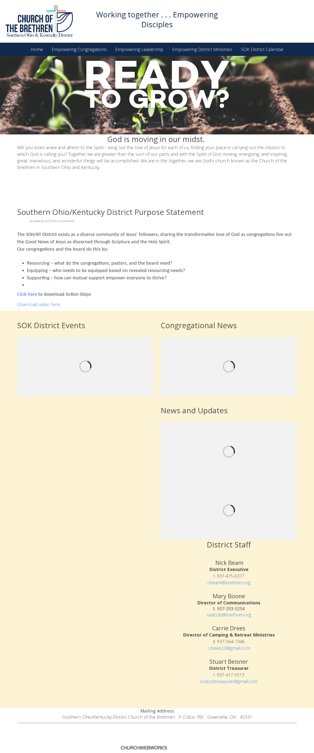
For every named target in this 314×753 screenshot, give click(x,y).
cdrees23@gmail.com (229, 648)
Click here (27, 294)
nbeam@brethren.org (228, 582)
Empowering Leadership (139, 49)
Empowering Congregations (79, 49)
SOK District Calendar (262, 49)
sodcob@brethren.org (229, 615)
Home (37, 49)
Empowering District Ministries (202, 49)
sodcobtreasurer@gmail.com (229, 681)
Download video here (38, 304)
